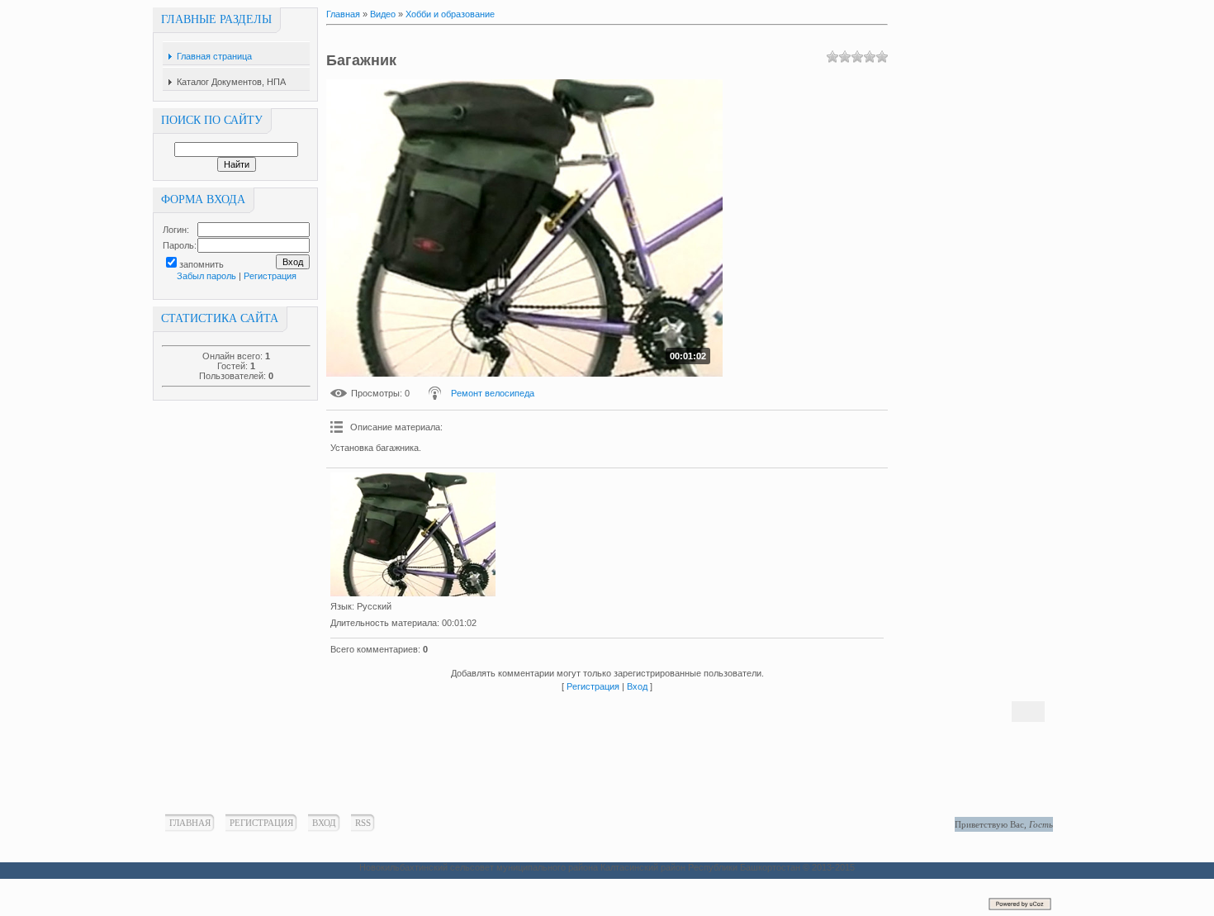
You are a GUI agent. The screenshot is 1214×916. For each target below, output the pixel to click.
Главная (343, 14)
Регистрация (270, 276)
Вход (637, 686)
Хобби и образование (450, 14)
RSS (363, 823)
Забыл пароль (206, 276)
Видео (383, 14)
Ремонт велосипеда (492, 393)
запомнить (201, 264)
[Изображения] (413, 534)
